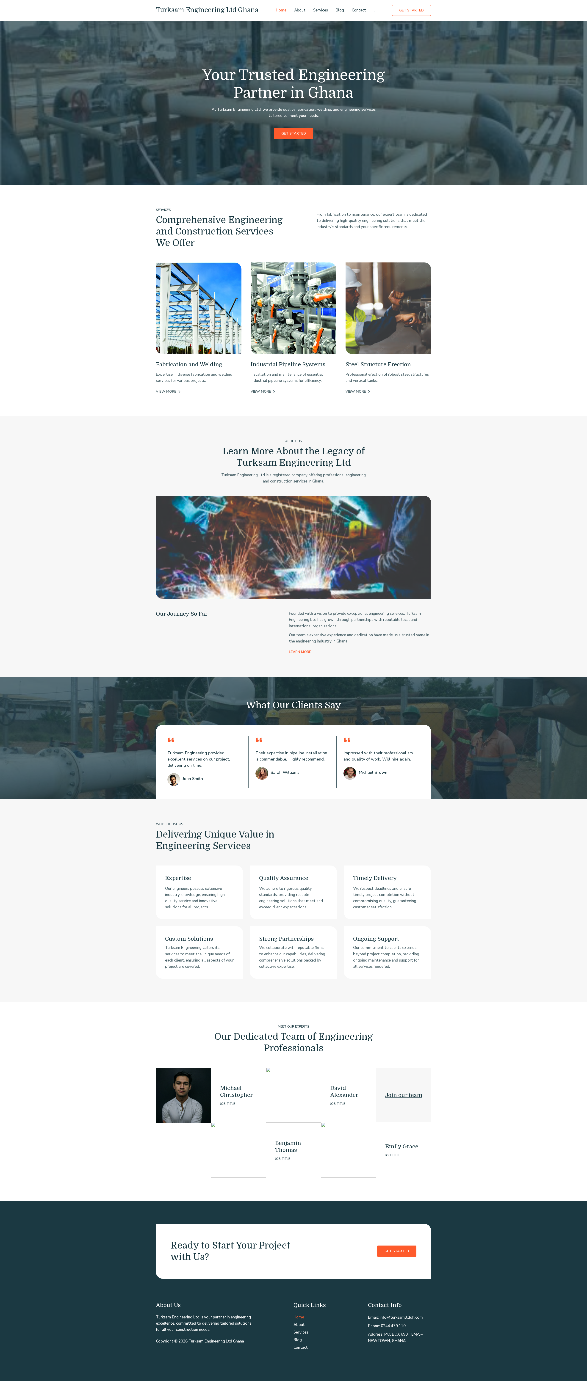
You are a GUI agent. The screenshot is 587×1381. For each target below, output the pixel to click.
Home (281, 10)
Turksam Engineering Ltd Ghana (207, 10)
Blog (340, 10)
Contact (359, 10)
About (299, 10)
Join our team (403, 1095)
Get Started (397, 1251)
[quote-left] (171, 740)
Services (320, 10)
